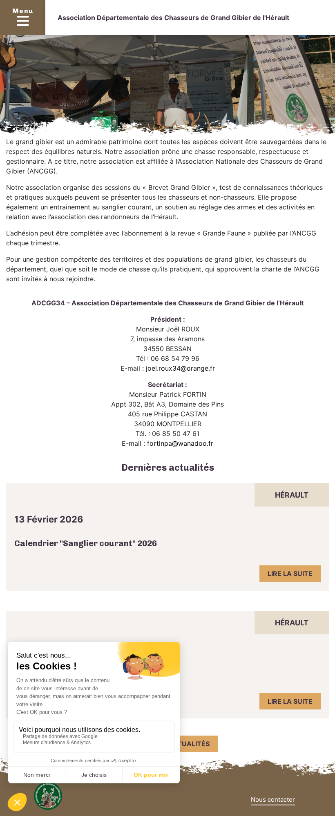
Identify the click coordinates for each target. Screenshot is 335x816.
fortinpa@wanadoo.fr (180, 443)
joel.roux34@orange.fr (180, 368)
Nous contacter (273, 799)
